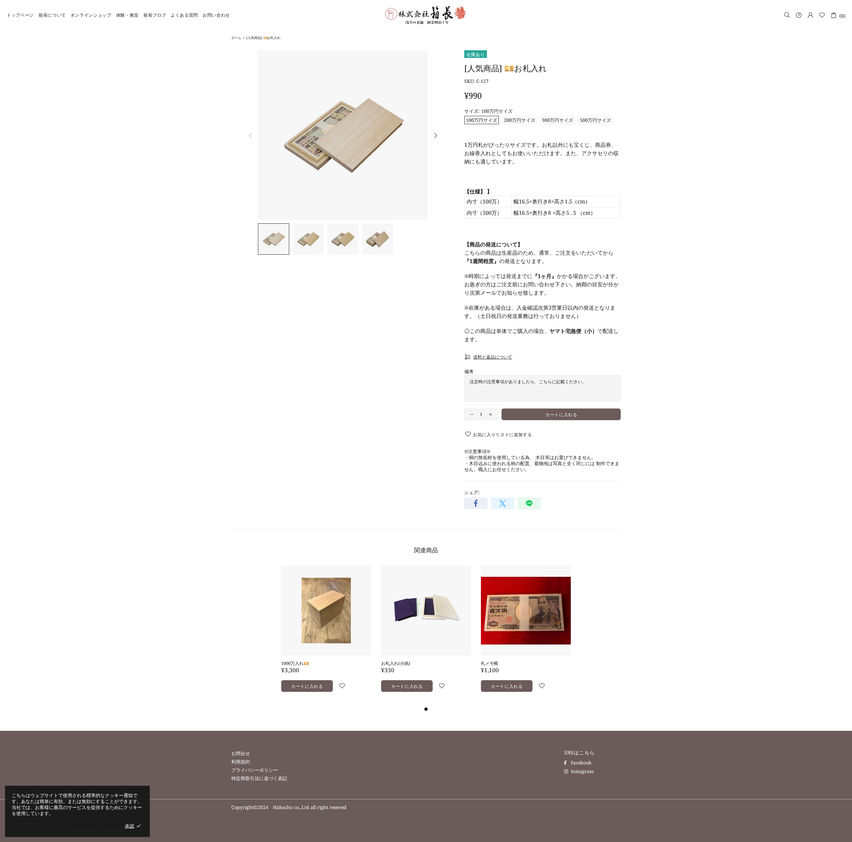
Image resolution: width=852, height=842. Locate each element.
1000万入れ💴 (295, 663)
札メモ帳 (489, 663)
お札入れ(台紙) (395, 663)
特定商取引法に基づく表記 (259, 778)
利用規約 (240, 762)
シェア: (472, 492)
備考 (469, 372)
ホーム (236, 37)
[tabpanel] (326, 635)
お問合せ (240, 753)
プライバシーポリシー (254, 770)
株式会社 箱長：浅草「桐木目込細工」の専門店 (426, 15)
